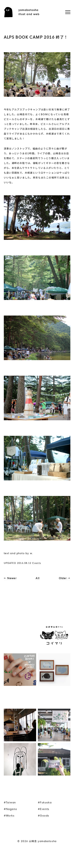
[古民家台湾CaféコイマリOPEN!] (54, 649)
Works (10, 815)
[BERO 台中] (20, 773)
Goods (44, 815)
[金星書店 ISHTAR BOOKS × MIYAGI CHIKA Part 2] (20, 683)
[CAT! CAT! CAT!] (54, 683)
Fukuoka (46, 802)
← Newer (10, 578)
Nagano (11, 809)
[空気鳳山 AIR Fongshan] (54, 773)
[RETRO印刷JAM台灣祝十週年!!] (20, 649)
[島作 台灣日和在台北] (54, 738)
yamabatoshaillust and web (29, 12)
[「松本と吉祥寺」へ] (20, 738)
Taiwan (11, 802)
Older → (64, 578)
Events (36, 563)
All (38, 578)
